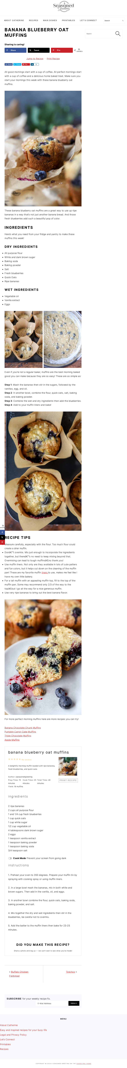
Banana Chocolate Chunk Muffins (23, 727)
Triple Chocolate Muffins (18, 735)
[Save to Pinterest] (2, 542)
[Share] (32, 64)
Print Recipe (53, 58)
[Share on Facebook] (2, 532)
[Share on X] (2, 537)
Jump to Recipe (34, 58)
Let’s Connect (7, 1039)
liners (45, 572)
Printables (5, 1044)
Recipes (4, 1049)
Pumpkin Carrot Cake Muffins (20, 731)
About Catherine (9, 1025)
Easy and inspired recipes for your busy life (23, 1030)
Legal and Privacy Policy (13, 1034)
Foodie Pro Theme (83, 1063)
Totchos (70, 972)
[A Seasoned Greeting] (64, 13)
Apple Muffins (12, 740)
